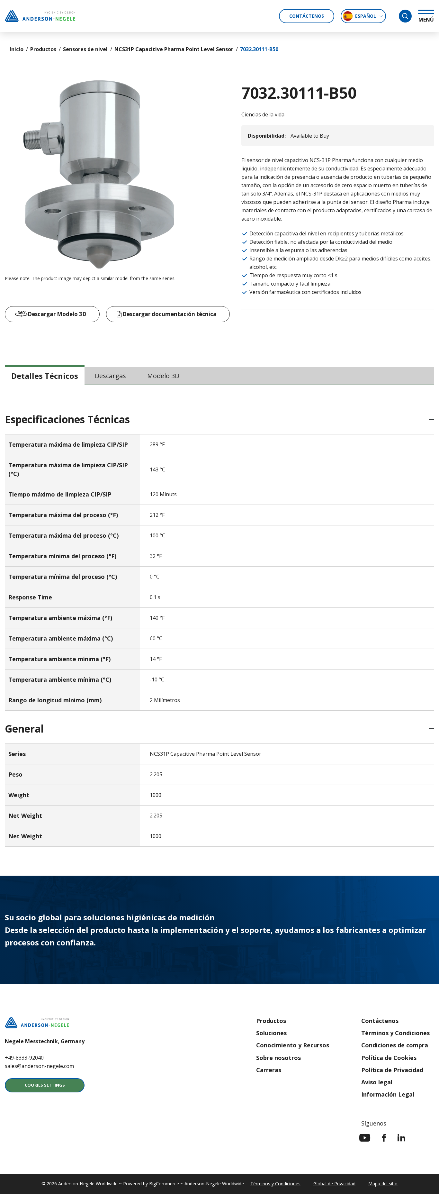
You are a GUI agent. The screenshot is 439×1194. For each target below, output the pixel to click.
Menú (426, 19)
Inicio (16, 49)
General (24, 729)
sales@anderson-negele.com (39, 1066)
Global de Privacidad (334, 1183)
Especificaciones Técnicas (67, 419)
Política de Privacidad (392, 1070)
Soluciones (271, 1033)
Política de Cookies (389, 1058)
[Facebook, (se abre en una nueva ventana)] (384, 1138)
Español (365, 16)
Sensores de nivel (85, 49)
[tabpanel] (219, 630)
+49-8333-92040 (24, 1057)
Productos (43, 49)
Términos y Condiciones (395, 1033)
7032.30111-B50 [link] (259, 49)
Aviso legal (376, 1082)
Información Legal (387, 1094)
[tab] (45, 376)
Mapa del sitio (383, 1183)
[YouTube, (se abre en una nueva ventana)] (365, 1138)
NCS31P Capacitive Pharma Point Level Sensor (173, 49)
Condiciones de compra (394, 1045)
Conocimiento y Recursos (292, 1045)
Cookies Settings (45, 1085)
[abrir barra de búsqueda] (405, 16)
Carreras (268, 1070)
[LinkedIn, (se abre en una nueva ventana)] (401, 1138)
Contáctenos (306, 16)
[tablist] (219, 376)
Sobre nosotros (278, 1058)
